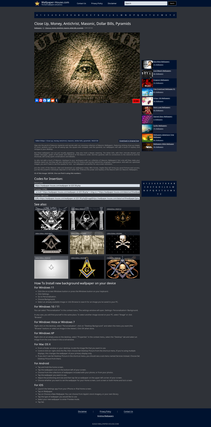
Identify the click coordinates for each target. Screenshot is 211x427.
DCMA (136, 101)
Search (172, 3)
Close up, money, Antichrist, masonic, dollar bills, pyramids (64, 28)
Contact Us (81, 3)
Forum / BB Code (41, 195)
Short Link (38, 183)
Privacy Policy (97, 3)
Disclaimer (112, 3)
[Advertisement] (87, 122)
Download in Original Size (129, 141)
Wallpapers (38, 28)
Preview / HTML (40, 189)
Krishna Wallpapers (105, 416)
